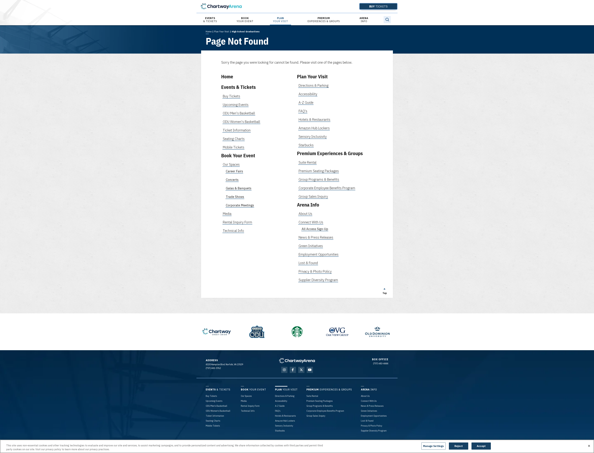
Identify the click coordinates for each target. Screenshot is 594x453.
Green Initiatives (311, 246)
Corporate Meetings (240, 205)
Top (385, 293)
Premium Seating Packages (319, 171)
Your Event (245, 20)
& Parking (285, 396)
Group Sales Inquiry (313, 196)
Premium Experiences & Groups (330, 153)
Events (214, 401)
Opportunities (374, 415)
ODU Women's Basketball (241, 121)
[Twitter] (301, 370)
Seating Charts (234, 138)
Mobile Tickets (233, 147)
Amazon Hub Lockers (314, 128)
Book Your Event (238, 155)
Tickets (378, 6)
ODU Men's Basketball (239, 113)
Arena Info (308, 204)
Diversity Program (374, 430)
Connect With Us (311, 222)
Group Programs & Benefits (319, 179)
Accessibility (308, 94)
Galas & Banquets (238, 188)
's (277, 410)
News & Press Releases (316, 237)
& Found (367, 420)
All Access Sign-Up (315, 229)
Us (365, 396)
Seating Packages (319, 401)
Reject (458, 446)
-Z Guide (280, 406)
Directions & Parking (314, 85)
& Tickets (210, 20)
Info (363, 20)
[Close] (589, 445)
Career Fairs (234, 171)
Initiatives (369, 410)
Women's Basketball (218, 410)
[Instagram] (284, 370)
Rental (312, 396)
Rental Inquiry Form (237, 222)
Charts (213, 420)
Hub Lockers (285, 420)
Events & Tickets (238, 87)
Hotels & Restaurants (314, 119)
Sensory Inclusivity (313, 136)
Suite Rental (307, 162)
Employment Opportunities (318, 254)
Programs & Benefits (319, 406)
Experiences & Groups (324, 20)
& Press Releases (372, 406)
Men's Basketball (216, 406)
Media (227, 213)
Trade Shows (235, 197)
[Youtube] (310, 370)
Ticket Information (237, 130)
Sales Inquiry (315, 415)
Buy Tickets (231, 96)
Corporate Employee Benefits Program (327, 188)
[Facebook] (293, 370)
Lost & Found (308, 263)
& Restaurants (285, 415)
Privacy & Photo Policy (315, 271)
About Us (305, 213)
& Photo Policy (371, 425)
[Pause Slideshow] (199, 320)
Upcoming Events (235, 104)
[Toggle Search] (387, 19)
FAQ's (303, 111)
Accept (481, 446)
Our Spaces (231, 164)
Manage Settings (433, 446)
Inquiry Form (250, 406)
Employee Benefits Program (325, 410)
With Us (369, 401)
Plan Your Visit (221, 31)
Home (209, 31)
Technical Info (233, 230)
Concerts (232, 180)
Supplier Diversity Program (318, 280)
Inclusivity (284, 425)
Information (215, 415)
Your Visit (280, 20)
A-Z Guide (306, 102)
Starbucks (306, 145)
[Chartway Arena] (221, 6)
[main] (297, 161)
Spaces (246, 396)
